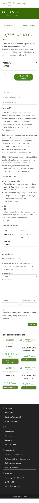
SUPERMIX (10, 346)
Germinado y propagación (10, 371)
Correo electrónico (28, 300)
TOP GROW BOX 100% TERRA (29, 377)
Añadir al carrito (23, 77)
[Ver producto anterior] (3, 25)
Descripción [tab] (7, 92)
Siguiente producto (28, 25)
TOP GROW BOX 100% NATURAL (29, 349)
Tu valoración (8, 280)
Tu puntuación (8, 273)
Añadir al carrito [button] (28, 360)
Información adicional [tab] (12, 97)
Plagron (16, 15)
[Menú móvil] (32, 4)
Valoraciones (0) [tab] (9, 102)
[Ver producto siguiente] (35, 25)
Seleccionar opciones (10, 361)
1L (22, 242)
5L (24, 242)
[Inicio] (2, 15)
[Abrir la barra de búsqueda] (36, 3)
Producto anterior (10, 25)
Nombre (6, 300)
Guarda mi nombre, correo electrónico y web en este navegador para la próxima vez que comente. (19, 316)
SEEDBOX (10, 375)
